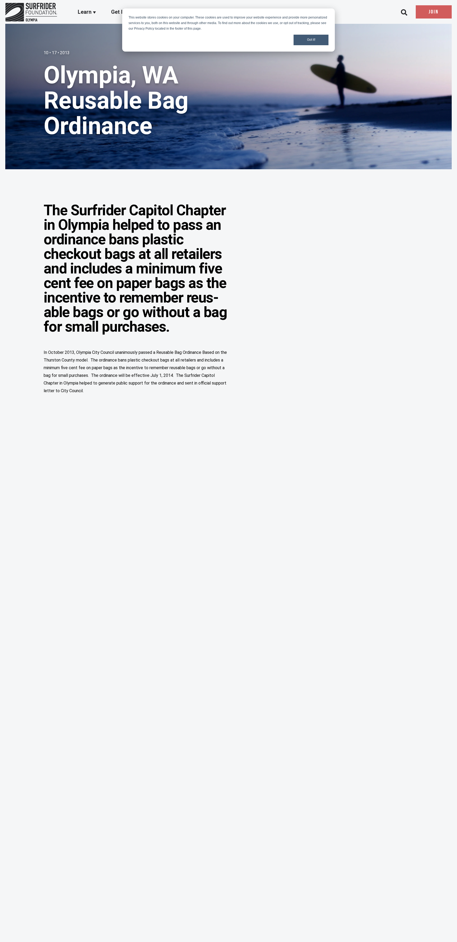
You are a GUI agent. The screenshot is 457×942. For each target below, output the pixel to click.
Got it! (311, 40)
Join (434, 12)
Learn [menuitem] (85, 12)
